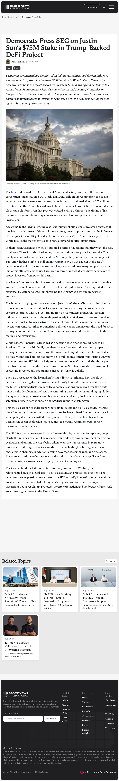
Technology (88, 716)
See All (109, 561)
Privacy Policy (66, 711)
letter (14, 192)
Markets (86, 720)
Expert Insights (86, 731)
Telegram (110, 728)
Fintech (86, 711)
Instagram (110, 705)
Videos (85, 702)
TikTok (109, 719)
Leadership (87, 706)
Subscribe (92, 7)
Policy (17, 68)
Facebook (110, 700)
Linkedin (109, 723)
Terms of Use (65, 719)
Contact (66, 705)
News (17, 17)
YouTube (110, 714)
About (65, 700)
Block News (7, 17)
